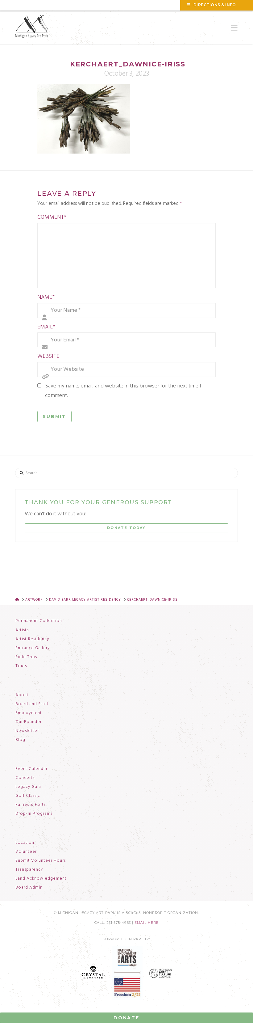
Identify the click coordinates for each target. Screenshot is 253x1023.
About (22, 695)
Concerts (25, 778)
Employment (28, 713)
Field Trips (26, 657)
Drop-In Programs (33, 814)
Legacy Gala (28, 787)
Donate (126, 1018)
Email (46, 327)
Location (24, 843)
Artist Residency (32, 639)
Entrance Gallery (32, 648)
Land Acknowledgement (41, 879)
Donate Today (126, 528)
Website (48, 356)
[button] (234, 28)
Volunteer (26, 852)
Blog (20, 740)
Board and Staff (32, 704)
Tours (21, 666)
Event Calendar (31, 769)
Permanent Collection (38, 621)
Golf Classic (27, 796)
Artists (22, 630)
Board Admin (29, 888)
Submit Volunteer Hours (40, 861)
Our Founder (28, 722)
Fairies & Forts (30, 805)
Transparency (29, 870)
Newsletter (27, 731)
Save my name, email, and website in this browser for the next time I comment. (123, 391)
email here (147, 923)
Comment (51, 217)
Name (46, 297)
